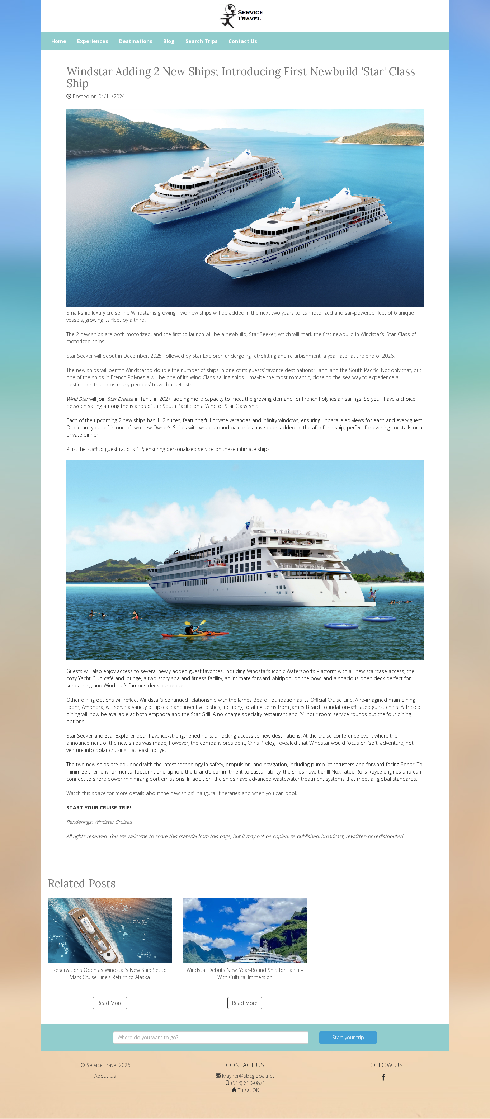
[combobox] (210, 1037)
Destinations (135, 41)
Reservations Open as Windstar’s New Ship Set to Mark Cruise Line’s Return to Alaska (110, 974)
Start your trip (348, 1037)
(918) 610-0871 (248, 1083)
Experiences (92, 41)
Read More (110, 1003)
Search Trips (201, 41)
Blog (169, 41)
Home (58, 41)
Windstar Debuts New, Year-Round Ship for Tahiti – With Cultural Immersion (245, 974)
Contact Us (242, 41)
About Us (105, 1075)
